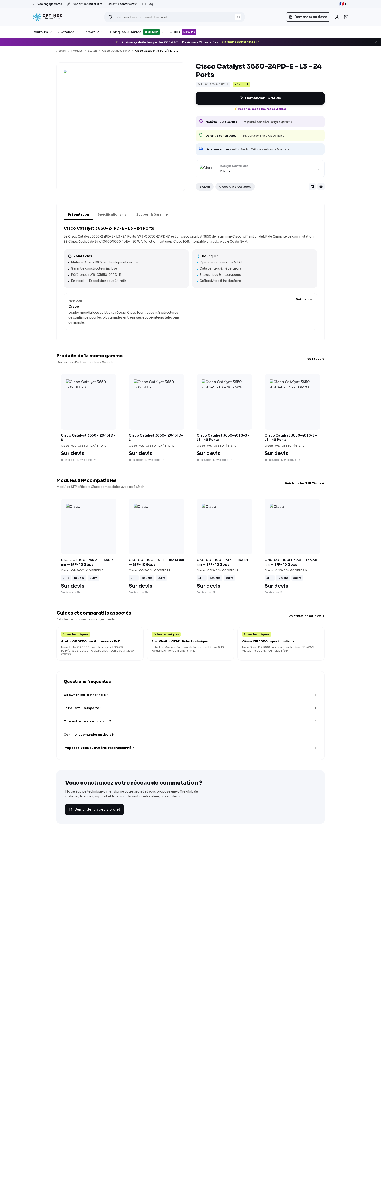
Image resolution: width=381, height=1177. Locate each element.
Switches (66, 32)
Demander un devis (263, 98)
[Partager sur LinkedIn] (312, 186)
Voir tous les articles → (307, 616)
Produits (77, 50)
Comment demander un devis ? (89, 735)
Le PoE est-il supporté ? (82, 708)
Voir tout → (316, 359)
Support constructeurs (87, 4)
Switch (92, 50)
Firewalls (92, 32)
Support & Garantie (152, 214)
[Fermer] (376, 42)
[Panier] (346, 17)
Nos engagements (49, 4)
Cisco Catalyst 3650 (116, 50)
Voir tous (302, 299)
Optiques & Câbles (134, 32)
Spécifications (112, 214)
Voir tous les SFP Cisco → (305, 483)
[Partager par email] (321, 186)
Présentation (78, 214)
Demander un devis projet (97, 809)
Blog (150, 4)
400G (182, 32)
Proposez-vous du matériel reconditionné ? (99, 748)
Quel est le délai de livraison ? (87, 721)
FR (344, 4)
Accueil (61, 50)
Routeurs (40, 32)
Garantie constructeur (122, 4)
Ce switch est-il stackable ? (86, 695)
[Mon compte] (336, 17)
